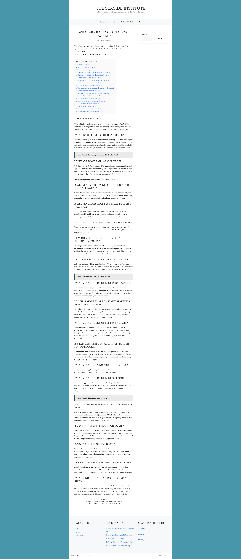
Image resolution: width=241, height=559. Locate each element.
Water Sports (128, 22)
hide (96, 61)
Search (144, 35)
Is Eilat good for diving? (115, 538)
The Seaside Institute (120, 8)
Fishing (113, 22)
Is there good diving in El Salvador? (119, 535)
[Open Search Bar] (140, 22)
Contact (141, 534)
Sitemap (141, 540)
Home (155, 556)
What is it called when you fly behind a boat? (105, 501)
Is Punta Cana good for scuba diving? (119, 542)
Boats (103, 22)
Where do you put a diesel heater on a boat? (105, 503)
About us (141, 529)
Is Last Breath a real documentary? (118, 546)
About (161, 556)
